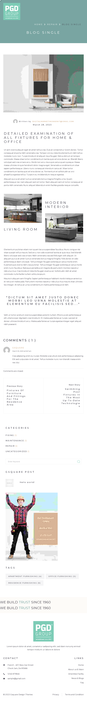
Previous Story (15, 386)
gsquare (18, 348)
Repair (52, 24)
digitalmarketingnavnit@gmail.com (53, 121)
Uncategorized (16, 451)
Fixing (10, 435)
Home (38, 24)
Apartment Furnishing (25, 576)
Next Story (74, 385)
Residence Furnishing (24, 583)
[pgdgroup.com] (11, 11)
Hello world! (27, 482)
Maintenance (15, 441)
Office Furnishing (62, 576)
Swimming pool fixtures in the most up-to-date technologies (70, 397)
